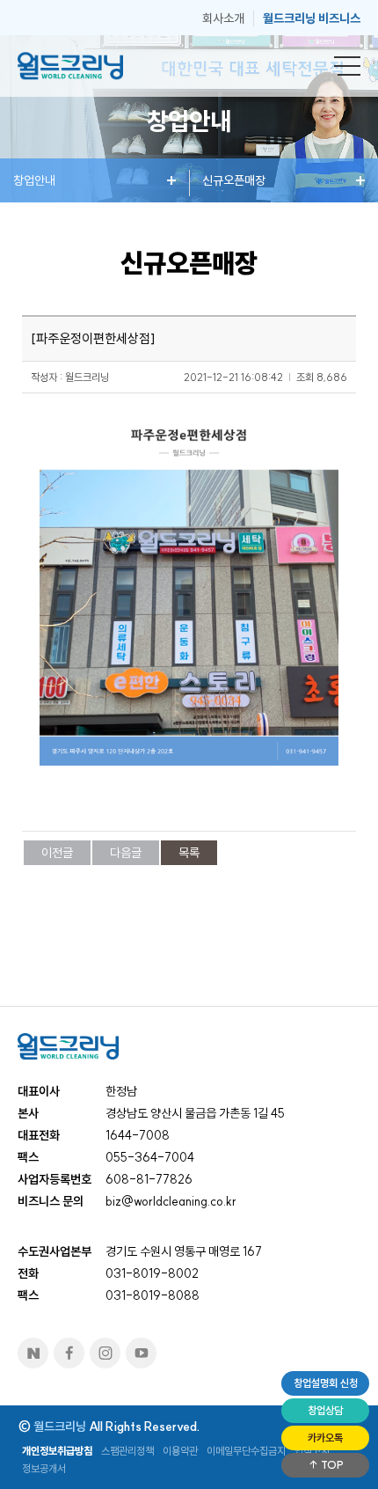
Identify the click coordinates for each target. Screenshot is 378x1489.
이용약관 (180, 1450)
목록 (189, 853)
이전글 (57, 853)
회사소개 (223, 18)
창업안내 (34, 180)
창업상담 (325, 1410)
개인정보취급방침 (57, 1450)
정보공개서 (44, 1468)
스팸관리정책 (127, 1450)
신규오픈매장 (233, 180)
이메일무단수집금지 (246, 1450)
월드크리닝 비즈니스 (311, 18)
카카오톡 (325, 1437)
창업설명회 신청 (326, 1383)
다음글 (126, 853)
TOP (331, 1464)
